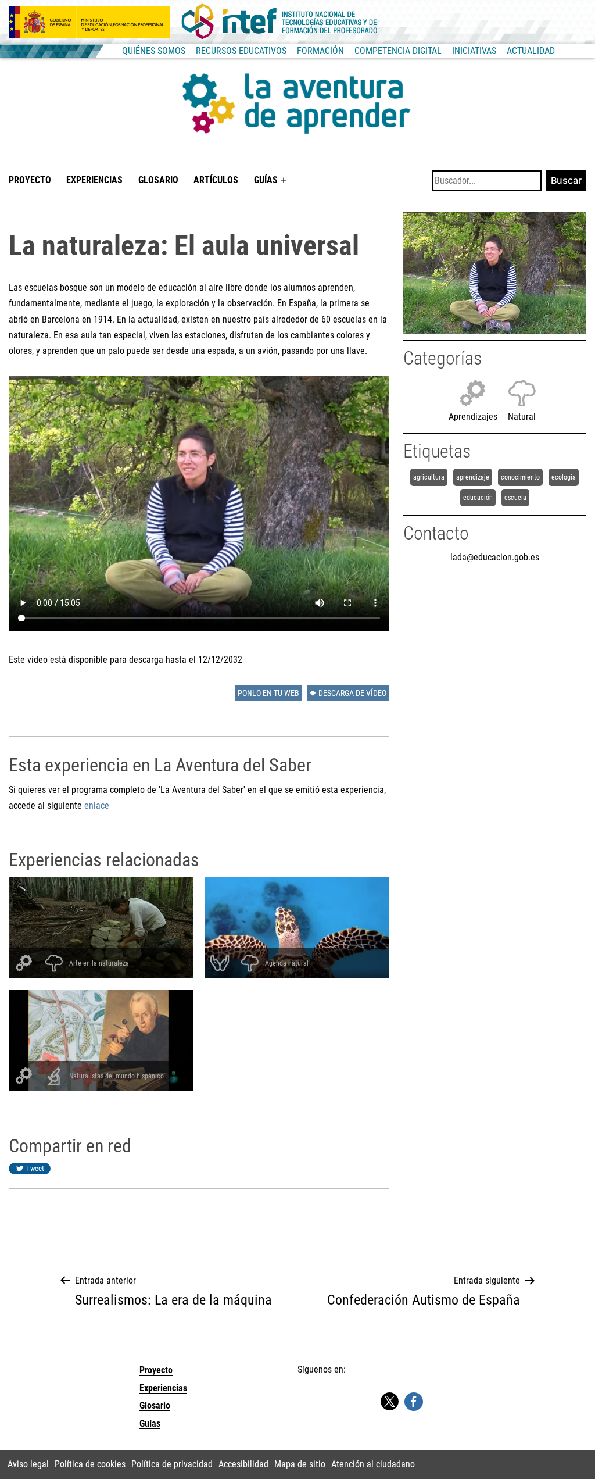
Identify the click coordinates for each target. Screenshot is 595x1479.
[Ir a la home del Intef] (279, 22)
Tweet (35, 1168)
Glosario (158, 179)
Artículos (215, 179)
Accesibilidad (243, 1464)
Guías (266, 179)
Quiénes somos (153, 50)
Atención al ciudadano (373, 1464)
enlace (96, 805)
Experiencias (94, 179)
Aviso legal (28, 1464)
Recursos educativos (241, 50)
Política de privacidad (172, 1464)
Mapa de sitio (299, 1464)
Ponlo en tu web (268, 693)
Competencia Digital (398, 50)
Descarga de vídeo (352, 693)
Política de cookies (90, 1464)
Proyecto (30, 179)
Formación (320, 50)
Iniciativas (474, 50)
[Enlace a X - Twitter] (389, 1401)
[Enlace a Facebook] (414, 1400)
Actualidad (531, 50)
